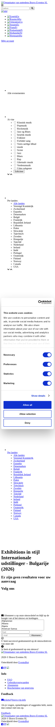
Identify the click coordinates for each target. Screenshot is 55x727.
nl (6, 11)
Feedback (6, 713)
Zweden (17, 488)
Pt (21, 30)
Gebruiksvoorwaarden (18, 682)
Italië (15, 502)
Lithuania (18, 477)
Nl (21, 33)
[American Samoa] (22, 629)
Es (18, 24)
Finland (17, 510)
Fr (16, 27)
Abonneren (36, 635)
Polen (16, 480)
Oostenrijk (18, 507)
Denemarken (19, 466)
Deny (27, 423)
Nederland (18, 496)
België (16, 469)
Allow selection (27, 414)
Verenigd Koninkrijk (23, 458)
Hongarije (18, 491)
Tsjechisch (18, 485)
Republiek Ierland (22, 474)
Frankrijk (17, 471)
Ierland (16, 499)
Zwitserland (19, 460)
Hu (20, 35)
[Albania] (22, 623)
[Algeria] (22, 626)
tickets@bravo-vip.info (15, 700)
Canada (17, 515)
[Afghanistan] (22, 621)
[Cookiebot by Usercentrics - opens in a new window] (38, 302)
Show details (38, 395)
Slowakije (18, 482)
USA (15, 518)
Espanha (17, 463)
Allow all (27, 405)
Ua (21, 22)
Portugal (17, 504)
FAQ (9, 679)
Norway (17, 513)
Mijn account (7, 41)
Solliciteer (19, 171)
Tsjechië (17, 493)
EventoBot (23, 662)
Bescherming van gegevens (20, 688)
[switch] (47, 364)
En (17, 16)
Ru (19, 19)
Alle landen (19, 203)
